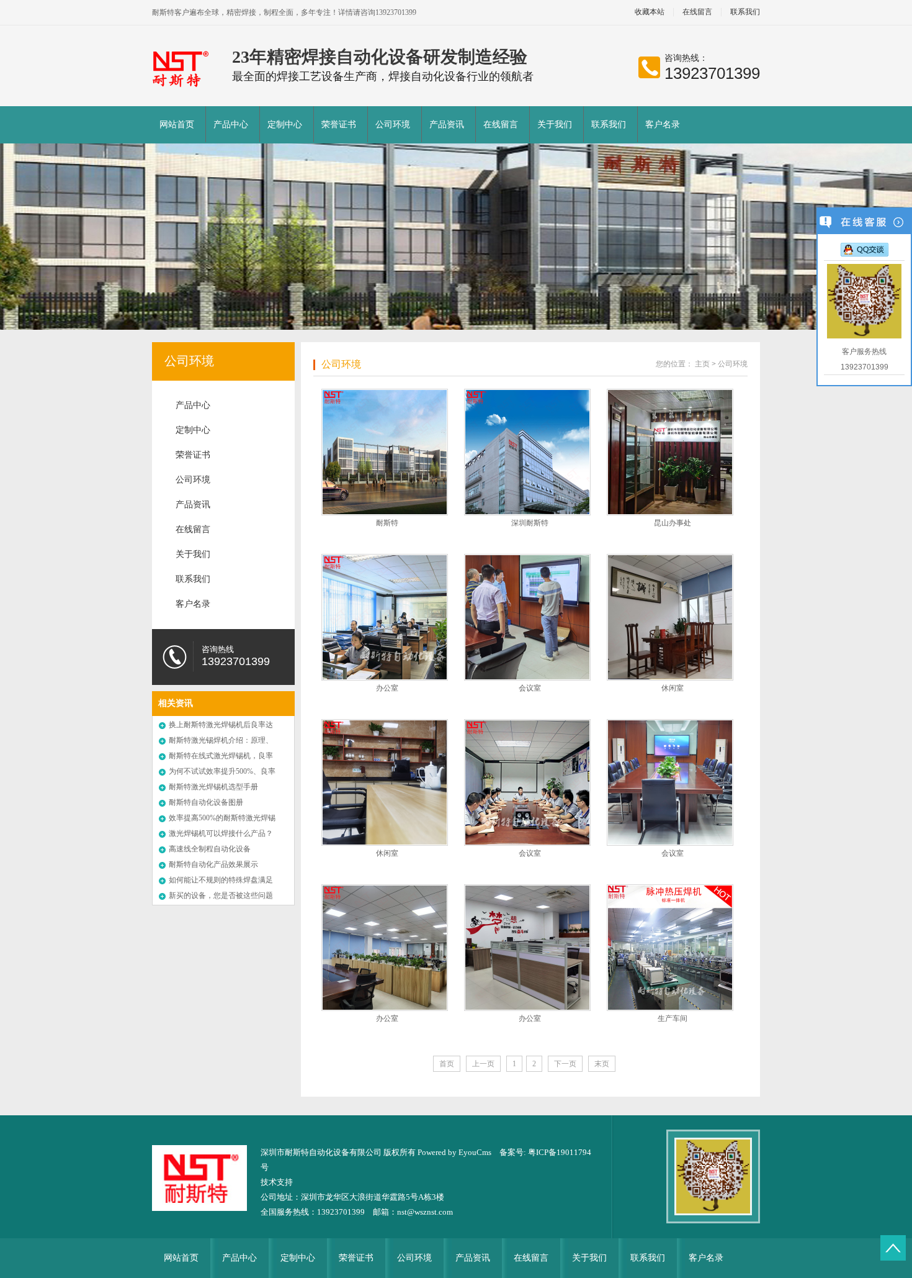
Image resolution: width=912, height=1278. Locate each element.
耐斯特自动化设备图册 (206, 802)
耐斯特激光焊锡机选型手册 (213, 786)
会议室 (530, 688)
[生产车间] (670, 947)
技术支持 (277, 1182)
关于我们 (554, 124)
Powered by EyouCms (453, 1152)
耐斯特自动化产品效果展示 (213, 864)
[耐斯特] (384, 452)
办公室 (387, 688)
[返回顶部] (893, 1248)
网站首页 (176, 124)
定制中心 (284, 124)
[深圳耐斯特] (527, 452)
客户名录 (662, 124)
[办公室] (384, 617)
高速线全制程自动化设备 (210, 849)
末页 (601, 1063)
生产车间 (672, 1018)
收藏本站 (649, 12)
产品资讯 (446, 124)
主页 (702, 364)
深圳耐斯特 (529, 523)
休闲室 (672, 688)
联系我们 (745, 12)
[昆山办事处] (670, 452)
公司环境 (392, 124)
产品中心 (230, 124)
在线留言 (697, 12)
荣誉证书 (338, 124)
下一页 (565, 1063)
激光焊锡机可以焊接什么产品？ (221, 833)
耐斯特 (387, 523)
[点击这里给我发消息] (864, 249)
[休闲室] (670, 617)
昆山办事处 (672, 523)
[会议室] (527, 617)
